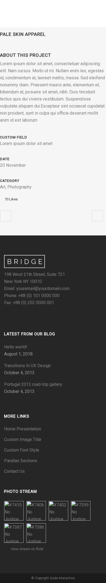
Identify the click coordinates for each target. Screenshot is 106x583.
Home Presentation (22, 428)
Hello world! (15, 346)
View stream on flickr (27, 549)
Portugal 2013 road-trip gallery (33, 384)
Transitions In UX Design (27, 365)
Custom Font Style (21, 450)
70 (11, 199)
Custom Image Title (22, 439)
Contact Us (14, 471)
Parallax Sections (20, 460)
